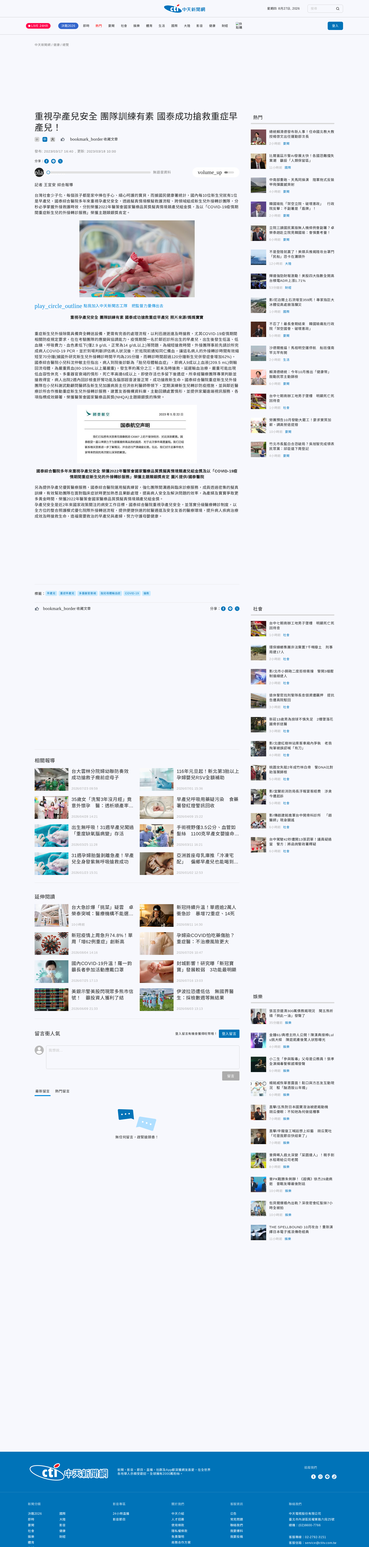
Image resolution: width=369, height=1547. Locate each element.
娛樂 (136, 25)
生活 (162, 25)
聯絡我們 (236, 1525)
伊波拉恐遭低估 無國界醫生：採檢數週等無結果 (157, 999)
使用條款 (177, 1525)
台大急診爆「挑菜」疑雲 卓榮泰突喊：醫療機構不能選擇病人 (51, 915)
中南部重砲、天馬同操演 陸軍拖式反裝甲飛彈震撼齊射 (258, 185)
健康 (212, 25)
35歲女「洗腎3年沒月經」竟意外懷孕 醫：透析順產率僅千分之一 (51, 807)
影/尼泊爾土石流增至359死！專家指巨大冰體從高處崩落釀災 (258, 305)
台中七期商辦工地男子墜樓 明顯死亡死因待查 (258, 401)
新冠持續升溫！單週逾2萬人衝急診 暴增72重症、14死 (157, 915)
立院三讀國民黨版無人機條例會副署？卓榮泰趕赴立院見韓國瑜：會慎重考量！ (258, 233)
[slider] (99, 172)
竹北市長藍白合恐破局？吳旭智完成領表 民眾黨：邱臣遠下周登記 (258, 449)
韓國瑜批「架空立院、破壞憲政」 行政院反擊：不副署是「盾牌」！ (258, 209)
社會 (124, 25)
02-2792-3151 (315, 1537)
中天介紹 (177, 1513)
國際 (174, 25)
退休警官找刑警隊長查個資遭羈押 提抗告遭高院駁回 (258, 700)
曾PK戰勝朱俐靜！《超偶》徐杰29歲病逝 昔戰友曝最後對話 (258, 1184)
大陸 (187, 25)
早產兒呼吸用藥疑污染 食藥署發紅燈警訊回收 (157, 807)
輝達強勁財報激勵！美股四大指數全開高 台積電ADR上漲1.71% (258, 281)
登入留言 (229, 1034)
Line (327, 1476)
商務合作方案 (181, 1542)
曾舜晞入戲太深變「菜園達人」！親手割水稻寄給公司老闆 (258, 1160)
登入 (335, 25)
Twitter (306, 1476)
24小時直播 (121, 1513)
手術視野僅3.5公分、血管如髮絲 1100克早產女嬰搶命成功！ (157, 835)
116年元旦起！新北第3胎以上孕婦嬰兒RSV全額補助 (157, 779)
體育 (149, 25)
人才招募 (177, 1519)
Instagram (320, 1476)
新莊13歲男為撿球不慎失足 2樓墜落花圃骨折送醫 (258, 724)
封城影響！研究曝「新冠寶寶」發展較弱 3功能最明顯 (157, 971)
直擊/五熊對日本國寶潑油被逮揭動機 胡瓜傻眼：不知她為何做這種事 (258, 1112)
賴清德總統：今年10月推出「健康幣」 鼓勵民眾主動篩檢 (258, 377)
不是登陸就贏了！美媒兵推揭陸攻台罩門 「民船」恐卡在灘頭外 (258, 257)
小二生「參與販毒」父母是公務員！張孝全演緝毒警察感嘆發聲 (258, 1064)
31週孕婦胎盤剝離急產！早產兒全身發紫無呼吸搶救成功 (51, 863)
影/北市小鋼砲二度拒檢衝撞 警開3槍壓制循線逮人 (258, 676)
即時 (86, 25)
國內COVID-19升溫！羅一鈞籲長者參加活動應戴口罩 (51, 971)
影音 (199, 25)
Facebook (313, 1476)
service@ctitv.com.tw (321, 1543)
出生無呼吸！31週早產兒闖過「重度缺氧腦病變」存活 (51, 835)
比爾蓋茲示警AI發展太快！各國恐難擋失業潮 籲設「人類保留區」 (258, 161)
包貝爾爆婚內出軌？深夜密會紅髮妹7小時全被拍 (258, 1208)
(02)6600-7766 (309, 1525)
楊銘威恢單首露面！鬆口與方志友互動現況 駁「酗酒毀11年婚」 (258, 1088)
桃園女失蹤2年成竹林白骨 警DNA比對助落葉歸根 (258, 772)
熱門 (99, 25)
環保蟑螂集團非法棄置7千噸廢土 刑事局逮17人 (258, 652)
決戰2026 (68, 25)
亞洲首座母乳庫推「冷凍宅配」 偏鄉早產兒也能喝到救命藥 (157, 863)
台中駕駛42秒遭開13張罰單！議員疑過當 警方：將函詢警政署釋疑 (258, 844)
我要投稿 (236, 1536)
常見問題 (236, 1519)
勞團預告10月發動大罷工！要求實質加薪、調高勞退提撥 (258, 425)
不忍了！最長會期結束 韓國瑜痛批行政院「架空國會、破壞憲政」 (258, 329)
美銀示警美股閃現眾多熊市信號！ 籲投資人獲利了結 (51, 999)
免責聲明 (177, 1536)
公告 (233, 1513)
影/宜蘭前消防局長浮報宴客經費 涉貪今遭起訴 (258, 796)
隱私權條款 (179, 1531)
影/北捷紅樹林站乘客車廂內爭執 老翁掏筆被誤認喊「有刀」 (258, 748)
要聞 (111, 25)
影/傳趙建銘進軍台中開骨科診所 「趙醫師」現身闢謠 (258, 820)
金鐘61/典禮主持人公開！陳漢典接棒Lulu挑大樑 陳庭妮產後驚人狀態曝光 (258, 1040)
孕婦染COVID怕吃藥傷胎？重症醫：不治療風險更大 (157, 943)
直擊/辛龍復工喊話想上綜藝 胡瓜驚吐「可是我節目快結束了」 (258, 1136)
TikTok (334, 1476)
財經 (225, 25)
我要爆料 (236, 1531)
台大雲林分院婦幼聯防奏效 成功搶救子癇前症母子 (51, 779)
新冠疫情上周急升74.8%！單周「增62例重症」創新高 (51, 943)
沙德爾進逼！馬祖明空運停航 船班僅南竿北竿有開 (258, 353)
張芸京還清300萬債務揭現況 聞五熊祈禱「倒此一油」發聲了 (258, 1016)
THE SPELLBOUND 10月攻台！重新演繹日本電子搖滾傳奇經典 (258, 1232)
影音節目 (119, 1519)
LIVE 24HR (39, 25)
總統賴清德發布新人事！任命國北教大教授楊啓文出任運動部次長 (258, 137)
